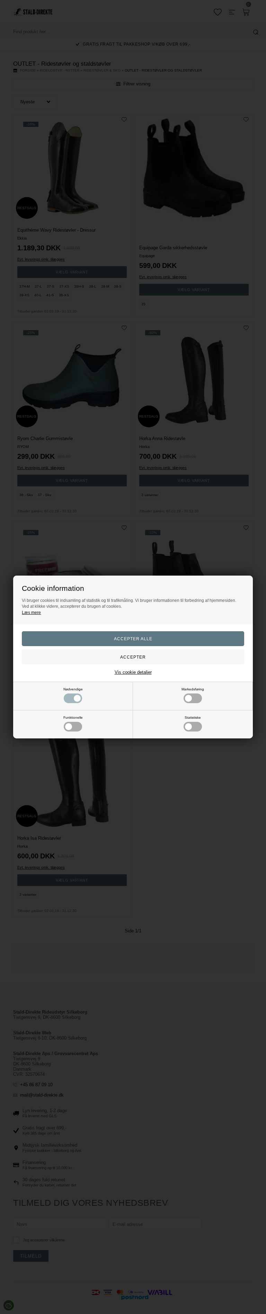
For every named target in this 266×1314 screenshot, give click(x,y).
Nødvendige (73, 689)
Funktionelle (73, 717)
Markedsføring (192, 689)
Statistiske (193, 717)
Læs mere (31, 612)
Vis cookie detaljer (133, 672)
